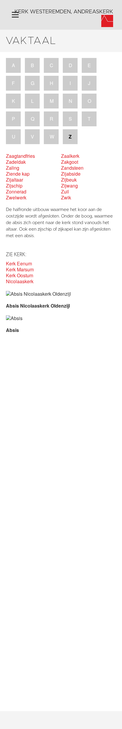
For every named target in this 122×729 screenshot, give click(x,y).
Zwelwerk (16, 198)
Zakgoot (69, 162)
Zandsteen (72, 168)
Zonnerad (16, 192)
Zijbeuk (69, 180)
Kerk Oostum (19, 275)
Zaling (12, 168)
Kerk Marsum (20, 270)
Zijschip (14, 186)
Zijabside (71, 174)
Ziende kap (18, 174)
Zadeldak (16, 162)
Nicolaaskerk (19, 281)
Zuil (65, 192)
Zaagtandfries (20, 156)
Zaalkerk (70, 156)
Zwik (66, 198)
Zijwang (69, 186)
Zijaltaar (14, 180)
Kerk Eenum (19, 264)
